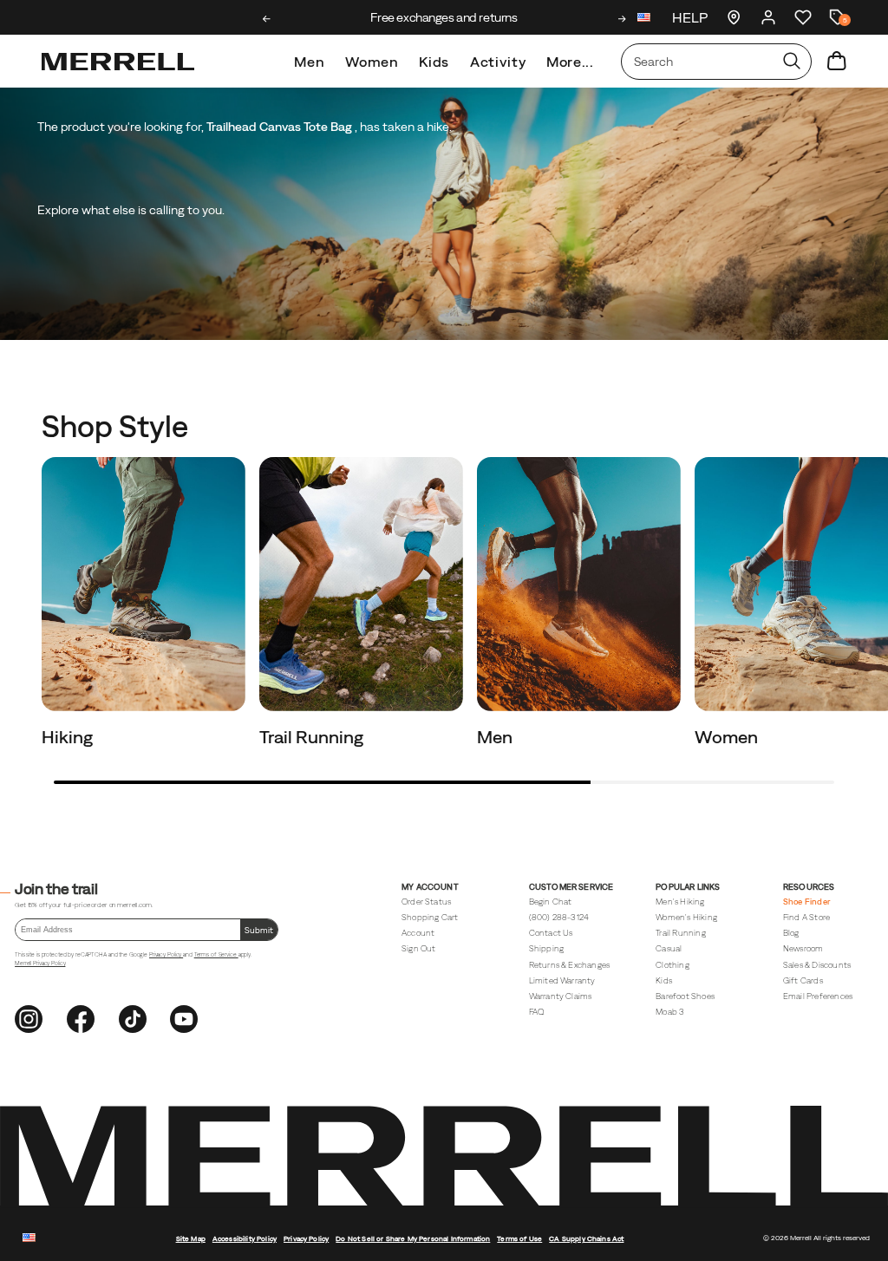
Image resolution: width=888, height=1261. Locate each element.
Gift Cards (803, 980)
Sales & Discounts (817, 965)
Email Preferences (817, 996)
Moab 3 (670, 1011)
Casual (669, 948)
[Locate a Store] (733, 17)
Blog (791, 933)
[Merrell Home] (118, 61)
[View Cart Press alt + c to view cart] (836, 61)
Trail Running (313, 737)
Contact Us (551, 933)
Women (371, 61)
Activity (498, 61)
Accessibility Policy (244, 1238)
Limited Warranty (562, 980)
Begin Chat (550, 901)
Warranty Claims (560, 996)
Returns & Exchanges (569, 965)
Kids (434, 61)
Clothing (672, 965)
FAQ (537, 1011)
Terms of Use (519, 1238)
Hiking (69, 737)
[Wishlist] (803, 17)
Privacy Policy (166, 954)
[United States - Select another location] (644, 19)
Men (309, 61)
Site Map (191, 1238)
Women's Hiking (686, 917)
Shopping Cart (430, 917)
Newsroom (803, 948)
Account (418, 933)
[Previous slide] (267, 19)
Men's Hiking (680, 901)
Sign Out (419, 948)
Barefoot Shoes (685, 996)
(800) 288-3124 (559, 917)
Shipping (547, 948)
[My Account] (768, 17)
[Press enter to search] (792, 61)
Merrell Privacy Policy (40, 963)
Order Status (426, 901)
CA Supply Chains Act (586, 1238)
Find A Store (806, 917)
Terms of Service (216, 954)
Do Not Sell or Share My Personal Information (413, 1238)
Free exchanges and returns (443, 17)
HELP (690, 17)
